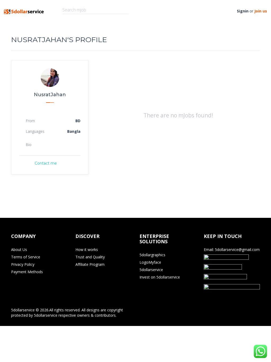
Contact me (46, 163)
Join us (260, 11)
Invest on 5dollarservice (159, 277)
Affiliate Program (90, 264)
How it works (86, 249)
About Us (19, 249)
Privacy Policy (22, 264)
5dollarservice (151, 269)
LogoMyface (150, 262)
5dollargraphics (152, 254)
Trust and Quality (90, 256)
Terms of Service (25, 256)
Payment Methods (27, 271)
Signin (243, 11)
